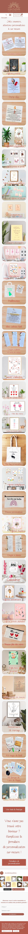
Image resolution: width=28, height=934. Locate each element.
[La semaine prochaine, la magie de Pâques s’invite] (19, 878)
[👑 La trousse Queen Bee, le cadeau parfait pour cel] (2, 878)
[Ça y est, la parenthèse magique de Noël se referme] (19, 884)
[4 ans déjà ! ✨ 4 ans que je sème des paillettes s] (8, 884)
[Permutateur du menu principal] (10, 15)
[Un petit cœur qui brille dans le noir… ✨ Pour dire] (2, 884)
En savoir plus (20, 928)
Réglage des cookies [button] (7, 930)
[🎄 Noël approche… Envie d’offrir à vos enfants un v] (25, 884)
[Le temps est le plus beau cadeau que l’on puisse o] (8, 878)
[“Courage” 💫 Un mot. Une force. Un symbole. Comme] (14, 878)
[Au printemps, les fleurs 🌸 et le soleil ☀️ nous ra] (25, 878)
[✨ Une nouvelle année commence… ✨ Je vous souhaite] (14, 884)
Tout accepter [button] (16, 930)
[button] (6, 15)
